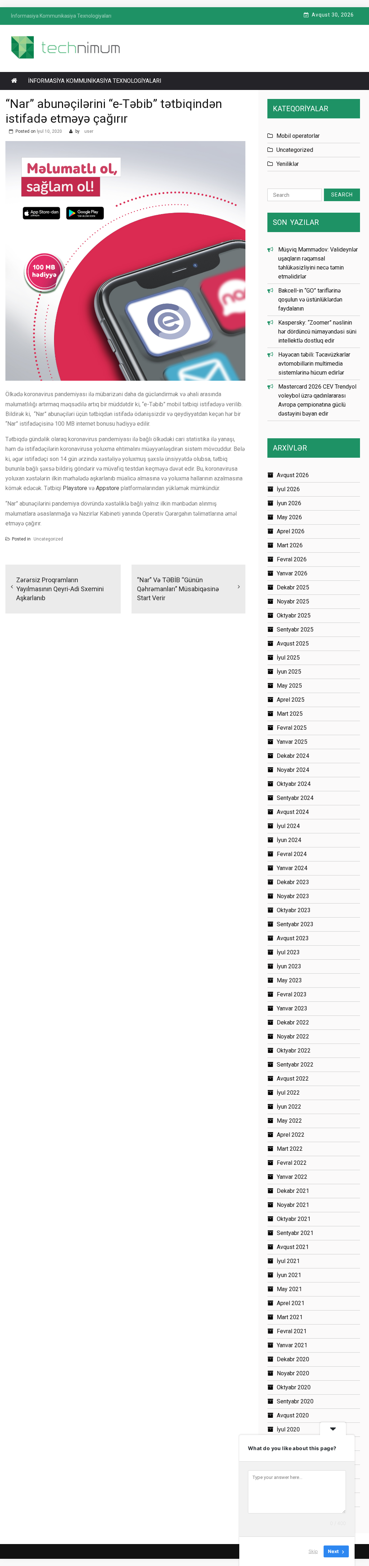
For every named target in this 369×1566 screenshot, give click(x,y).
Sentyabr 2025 (295, 629)
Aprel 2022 (290, 1134)
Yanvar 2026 (292, 573)
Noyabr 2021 (293, 1204)
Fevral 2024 (292, 854)
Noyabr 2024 (293, 769)
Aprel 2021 (290, 1303)
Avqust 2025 (293, 643)
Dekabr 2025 (293, 587)
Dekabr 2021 (293, 1190)
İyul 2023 (288, 952)
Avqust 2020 (293, 1415)
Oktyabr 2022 (294, 1050)
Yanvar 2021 (292, 1345)
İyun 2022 (289, 1106)
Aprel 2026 (290, 531)
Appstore (107, 488)
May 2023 (289, 980)
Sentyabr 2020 (295, 1401)
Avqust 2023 (293, 938)
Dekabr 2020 (293, 1359)
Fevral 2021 (292, 1331)
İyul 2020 (288, 1429)
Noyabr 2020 (293, 1373)
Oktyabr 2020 (294, 1387)
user (88, 131)
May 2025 (289, 685)
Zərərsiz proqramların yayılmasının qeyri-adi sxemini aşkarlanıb (60, 589)
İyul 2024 (288, 826)
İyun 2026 (289, 503)
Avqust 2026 (293, 475)
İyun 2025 (289, 671)
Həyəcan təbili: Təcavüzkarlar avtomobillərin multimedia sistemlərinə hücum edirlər (314, 363)
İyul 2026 (288, 489)
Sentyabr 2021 (295, 1233)
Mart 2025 (290, 713)
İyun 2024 (289, 840)
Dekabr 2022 (293, 1022)
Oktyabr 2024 (294, 783)
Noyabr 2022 (293, 1036)
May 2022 (289, 1120)
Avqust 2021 (293, 1247)
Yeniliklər (287, 163)
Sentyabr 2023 (295, 924)
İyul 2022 (288, 1092)
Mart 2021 (290, 1317)
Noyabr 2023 (293, 896)
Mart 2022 (290, 1148)
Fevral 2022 (292, 1162)
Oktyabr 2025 (294, 615)
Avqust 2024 (293, 812)
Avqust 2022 (293, 1078)
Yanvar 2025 (292, 741)
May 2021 (289, 1289)
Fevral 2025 (292, 727)
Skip (313, 1551)
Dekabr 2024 (293, 755)
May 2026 (289, 517)
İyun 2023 (289, 966)
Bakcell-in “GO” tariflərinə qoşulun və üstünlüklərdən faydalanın (310, 299)
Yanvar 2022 (292, 1176)
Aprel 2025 (290, 699)
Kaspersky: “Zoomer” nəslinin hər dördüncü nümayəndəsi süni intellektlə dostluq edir (317, 331)
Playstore (75, 488)
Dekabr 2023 (293, 882)
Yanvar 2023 (292, 1008)
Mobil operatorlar (298, 135)
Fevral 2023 (292, 994)
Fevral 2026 (292, 559)
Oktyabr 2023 (294, 910)
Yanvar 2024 (292, 868)
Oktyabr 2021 (294, 1219)
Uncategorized (48, 539)
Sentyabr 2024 (295, 798)
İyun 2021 (289, 1275)
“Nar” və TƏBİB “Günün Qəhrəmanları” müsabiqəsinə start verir (178, 589)
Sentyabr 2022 (295, 1064)
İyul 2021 (288, 1261)
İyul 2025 (288, 657)
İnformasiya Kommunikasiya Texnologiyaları (94, 80)
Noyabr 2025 (293, 601)
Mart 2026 (290, 545)
